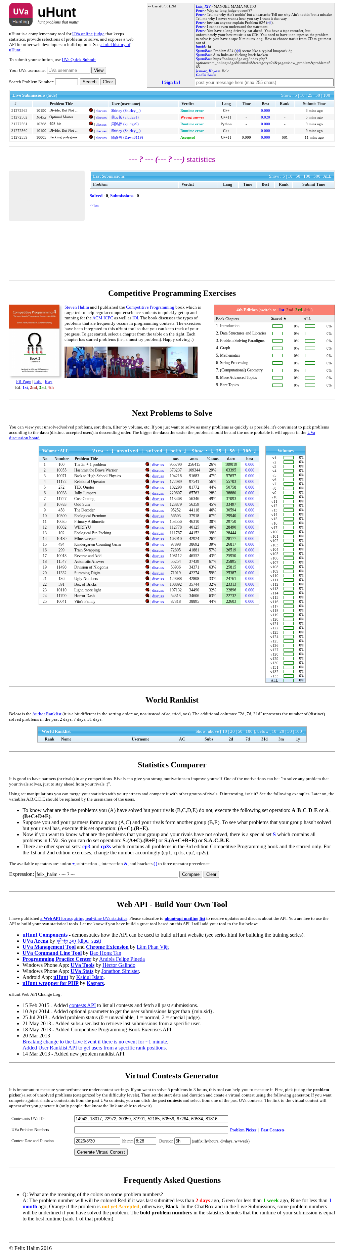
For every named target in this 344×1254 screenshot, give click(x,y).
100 (61, 464)
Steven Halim (76, 307)
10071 (61, 476)
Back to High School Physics (97, 476)
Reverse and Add (87, 555)
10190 (41, 110)
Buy (48, 381)
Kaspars (95, 983)
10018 (61, 555)
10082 (61, 527)
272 (61, 487)
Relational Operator (89, 481)
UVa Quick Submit (79, 59)
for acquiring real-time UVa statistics (83, 918)
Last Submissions (109, 176)
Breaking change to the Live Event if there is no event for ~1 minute (95, 1041)
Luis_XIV (203, 6)
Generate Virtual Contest (101, 1152)
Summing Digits (87, 573)
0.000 (265, 110)
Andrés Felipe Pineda (122, 959)
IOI (135, 317)
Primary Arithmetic (89, 521)
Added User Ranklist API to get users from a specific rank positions (94, 1047)
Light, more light (87, 590)
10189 (61, 538)
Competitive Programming (150, 307)
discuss (101, 111)
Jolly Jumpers (85, 493)
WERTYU (82, 527)
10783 (61, 504)
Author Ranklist (46, 713)
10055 (61, 470)
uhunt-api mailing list (185, 918)
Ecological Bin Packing (92, 533)
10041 (61, 601)
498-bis (55, 124)
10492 (41, 117)
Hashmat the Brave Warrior (96, 470)
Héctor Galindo (118, 965)
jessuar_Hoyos (207, 71)
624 (262, 22)
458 (61, 510)
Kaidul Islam (89, 977)
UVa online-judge (88, 33)
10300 (61, 515)
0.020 (265, 117)
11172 (61, 481)
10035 (61, 521)
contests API (82, 1005)
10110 (61, 590)
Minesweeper (85, 538)
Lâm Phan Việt (153, 947)
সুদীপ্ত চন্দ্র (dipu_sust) (78, 941)
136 (61, 578)
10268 (41, 124)
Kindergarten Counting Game (97, 544)
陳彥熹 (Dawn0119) (127, 137)
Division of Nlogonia (91, 567)
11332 (61, 573)
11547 (61, 561)
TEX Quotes (84, 487)
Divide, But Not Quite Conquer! (64, 110)
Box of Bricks (85, 584)
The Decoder (84, 510)
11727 (61, 498)
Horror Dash (84, 595)
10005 (41, 137)
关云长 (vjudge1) (125, 117)
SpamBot (203, 51)
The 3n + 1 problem (90, 464)
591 (61, 584)
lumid (200, 47)
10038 (61, 493)
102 (61, 533)
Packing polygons (63, 137)
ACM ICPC (102, 317)
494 (61, 544)
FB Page (23, 381)
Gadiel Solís (205, 75)
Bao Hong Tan (105, 953)
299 (61, 550)
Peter (200, 10)
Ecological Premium (90, 515)
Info (38, 381)
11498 (61, 567)
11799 (61, 595)
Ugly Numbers (86, 578)
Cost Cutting (84, 498)
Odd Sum (82, 504)
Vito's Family (84, 601)
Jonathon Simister (120, 971)
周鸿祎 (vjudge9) (125, 124)
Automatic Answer (89, 561)
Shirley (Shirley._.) (126, 110)
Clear (108, 81)
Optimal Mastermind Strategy (64, 117)
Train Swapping (87, 550)
